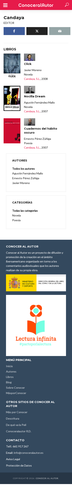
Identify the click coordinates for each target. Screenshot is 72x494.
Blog (9, 382)
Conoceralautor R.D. (18, 431)
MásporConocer (16, 393)
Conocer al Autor (47, 478)
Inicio (9, 366)
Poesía (16, 220)
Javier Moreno (21, 183)
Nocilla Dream (34, 96)
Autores (11, 371)
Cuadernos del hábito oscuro (40, 130)
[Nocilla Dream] (12, 98)
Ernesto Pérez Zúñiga (25, 178)
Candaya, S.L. (32, 78)
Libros (10, 377)
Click (27, 64)
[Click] (12, 66)
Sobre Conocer (15, 387)
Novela (16, 215)
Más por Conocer (16, 412)
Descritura (12, 418)
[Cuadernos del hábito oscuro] (12, 130)
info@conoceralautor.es (28, 452)
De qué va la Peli (16, 425)
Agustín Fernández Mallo (27, 173)
